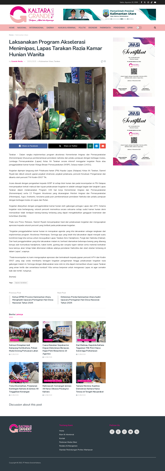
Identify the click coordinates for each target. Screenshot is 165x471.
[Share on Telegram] (96, 146)
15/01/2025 (31, 61)
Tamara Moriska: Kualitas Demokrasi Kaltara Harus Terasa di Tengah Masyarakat (90, 389)
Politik (82, 27)
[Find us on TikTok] (151, 2)
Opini (130, 27)
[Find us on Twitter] (145, 2)
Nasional (21, 27)
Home (11, 27)
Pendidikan (119, 27)
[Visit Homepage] (34, 15)
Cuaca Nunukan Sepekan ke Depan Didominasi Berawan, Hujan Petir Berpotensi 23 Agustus (56, 349)
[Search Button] (155, 27)
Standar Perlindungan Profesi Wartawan (76, 450)
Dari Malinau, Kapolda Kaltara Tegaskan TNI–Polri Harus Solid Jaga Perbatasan (90, 348)
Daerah (50, 27)
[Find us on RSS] (136, 431)
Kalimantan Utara (21, 35)
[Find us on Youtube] (155, 2)
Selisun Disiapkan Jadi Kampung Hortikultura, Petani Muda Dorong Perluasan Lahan (23, 348)
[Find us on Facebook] (141, 2)
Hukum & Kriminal (67, 27)
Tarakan (57, 61)
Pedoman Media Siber (68, 442)
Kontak (62, 438)
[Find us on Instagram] (148, 2)
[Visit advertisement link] (109, 14)
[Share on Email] (103, 146)
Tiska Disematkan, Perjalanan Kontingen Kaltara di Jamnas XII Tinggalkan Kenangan (23, 389)
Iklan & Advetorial (66, 434)
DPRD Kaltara (84, 381)
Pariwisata (105, 27)
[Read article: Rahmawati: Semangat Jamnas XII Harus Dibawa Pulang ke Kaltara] (57, 372)
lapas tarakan (21, 283)
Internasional (36, 27)
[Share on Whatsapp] (90, 146)
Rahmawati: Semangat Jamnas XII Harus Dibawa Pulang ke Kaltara (57, 389)
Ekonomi (92, 27)
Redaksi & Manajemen (68, 446)
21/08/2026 (14, 354)
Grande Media (17, 61)
